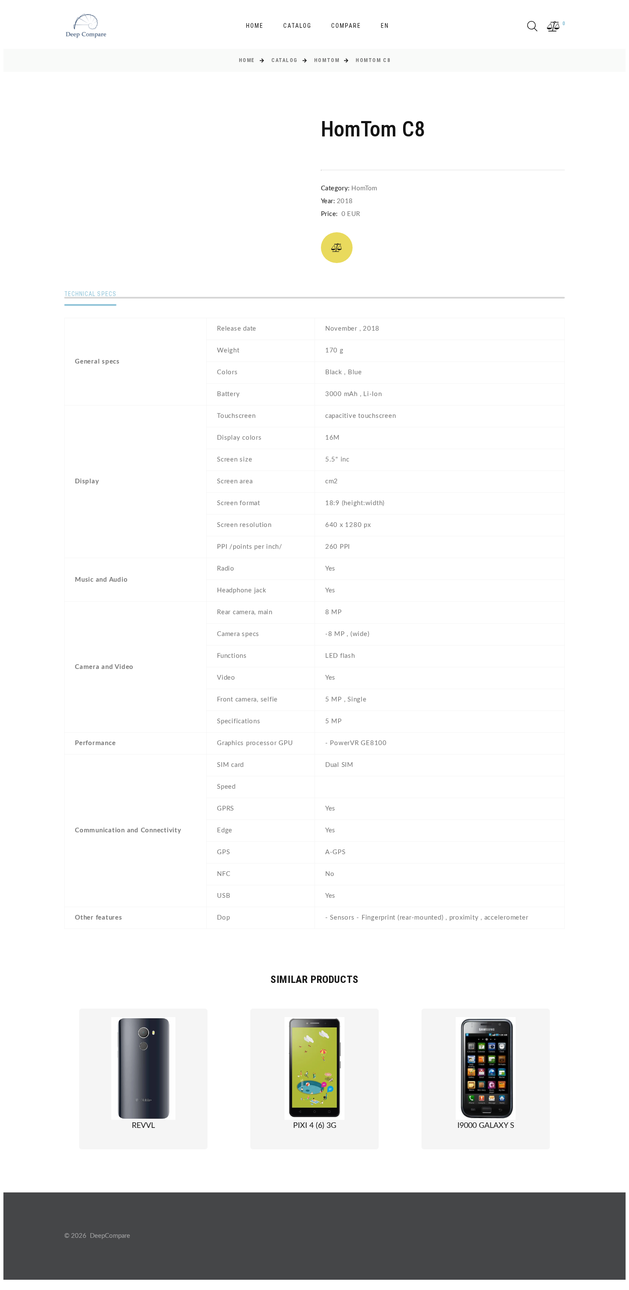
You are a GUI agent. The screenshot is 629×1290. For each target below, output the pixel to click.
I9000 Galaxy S (485, 1126)
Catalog (297, 25)
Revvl (143, 1126)
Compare (346, 25)
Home (255, 25)
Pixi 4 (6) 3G (314, 1126)
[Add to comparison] (337, 247)
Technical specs (90, 293)
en (385, 25)
